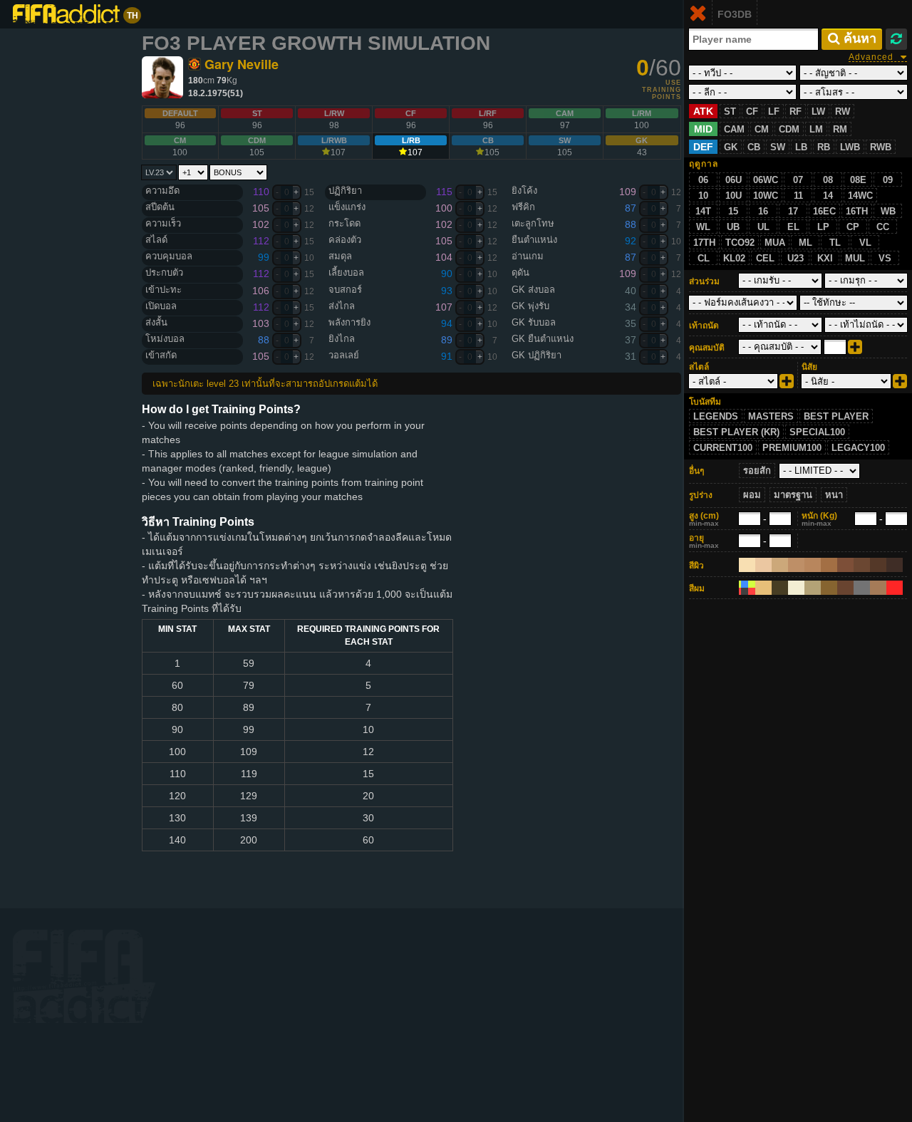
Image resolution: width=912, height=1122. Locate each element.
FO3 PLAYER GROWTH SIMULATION (316, 43)
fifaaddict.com (84, 976)
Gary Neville (241, 64)
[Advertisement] (75, 249)
